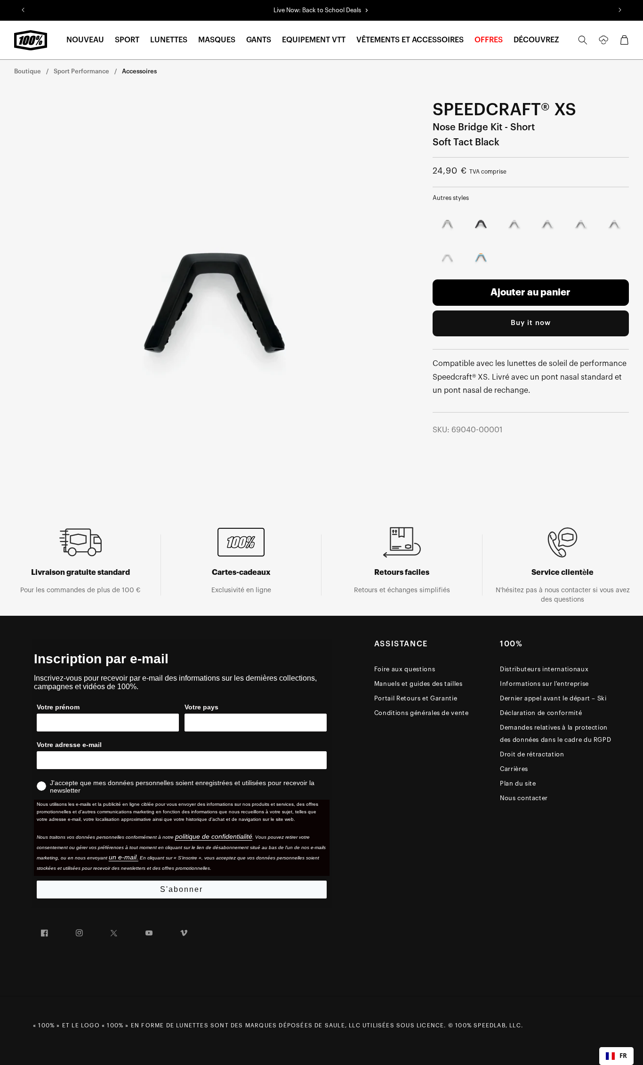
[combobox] (616, 1056)
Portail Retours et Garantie (416, 698)
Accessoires (139, 71)
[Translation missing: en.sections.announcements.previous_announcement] (23, 10)
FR (623, 1055)
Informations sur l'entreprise (544, 684)
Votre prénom (58, 707)
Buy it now (531, 322)
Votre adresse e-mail (69, 744)
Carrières (514, 769)
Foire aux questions (404, 669)
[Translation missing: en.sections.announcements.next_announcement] (620, 10)
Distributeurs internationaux (544, 669)
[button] (85, 40)
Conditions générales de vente (421, 713)
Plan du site (518, 783)
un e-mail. (123, 857)
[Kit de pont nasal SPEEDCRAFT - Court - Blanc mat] (514, 224)
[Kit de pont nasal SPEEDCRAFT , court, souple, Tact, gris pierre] (447, 224)
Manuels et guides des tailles (418, 684)
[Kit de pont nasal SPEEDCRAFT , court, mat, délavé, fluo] (481, 224)
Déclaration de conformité (541, 713)
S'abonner (181, 889)
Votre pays (201, 707)
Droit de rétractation (532, 754)
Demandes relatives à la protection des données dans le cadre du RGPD (555, 733)
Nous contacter (524, 798)
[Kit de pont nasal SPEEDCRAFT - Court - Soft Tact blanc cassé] (547, 224)
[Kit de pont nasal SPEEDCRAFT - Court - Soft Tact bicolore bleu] (481, 257)
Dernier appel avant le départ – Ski (553, 698)
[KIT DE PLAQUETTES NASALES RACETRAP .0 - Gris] (447, 257)
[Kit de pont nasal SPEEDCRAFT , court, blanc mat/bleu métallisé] (580, 224)
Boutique (27, 71)
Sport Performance (81, 71)
